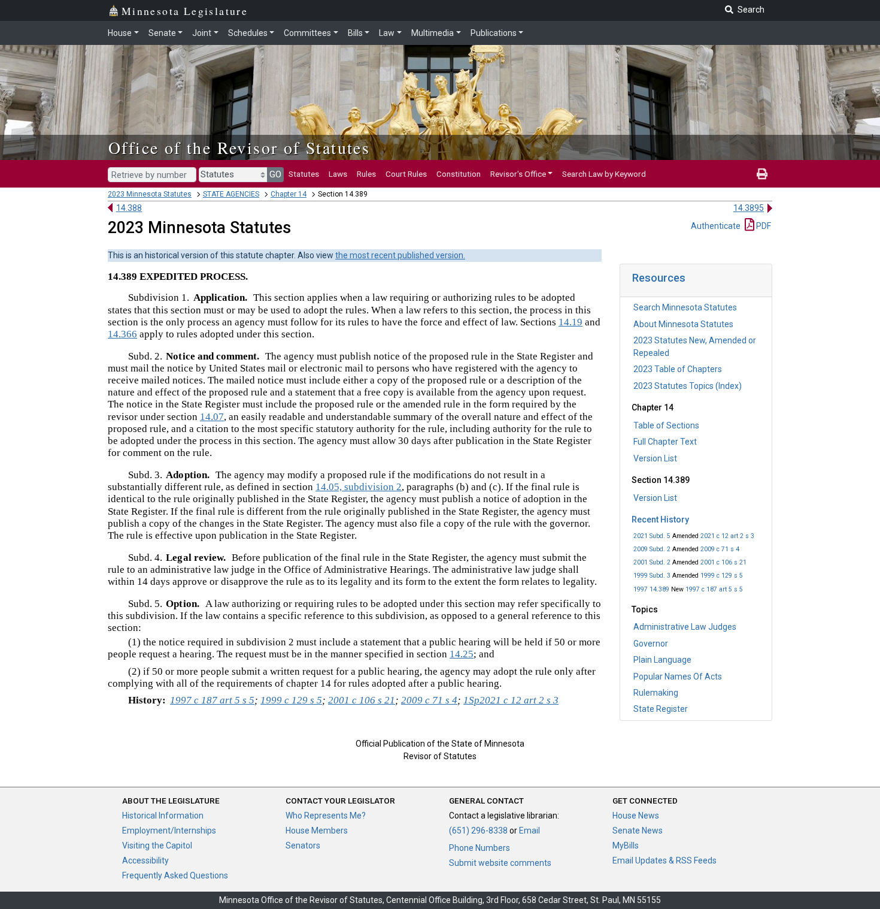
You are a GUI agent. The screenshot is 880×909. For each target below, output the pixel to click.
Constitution (458, 174)
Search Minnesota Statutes (685, 307)
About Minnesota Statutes (683, 324)
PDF (762, 226)
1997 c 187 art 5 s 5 (714, 589)
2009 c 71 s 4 (719, 549)
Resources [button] (658, 277)
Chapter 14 (289, 194)
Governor (650, 643)
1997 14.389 (651, 589)
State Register (660, 709)
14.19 (570, 322)
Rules (366, 174)
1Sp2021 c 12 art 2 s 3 (511, 700)
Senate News (637, 830)
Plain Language (662, 660)
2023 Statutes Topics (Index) (687, 386)
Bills (355, 33)
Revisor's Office (518, 174)
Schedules (248, 33)
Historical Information (163, 815)
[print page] (762, 174)
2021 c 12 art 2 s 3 (727, 536)
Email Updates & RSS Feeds (664, 860)
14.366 (122, 334)
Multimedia (432, 33)
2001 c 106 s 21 (723, 562)
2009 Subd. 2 (651, 549)
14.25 (462, 654)
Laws (338, 174)
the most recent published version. (400, 255)
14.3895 (748, 208)
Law (387, 33)
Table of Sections (666, 425)
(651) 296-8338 (478, 830)
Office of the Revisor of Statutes (239, 147)
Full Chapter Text (665, 441)
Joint (201, 33)
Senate (162, 33)
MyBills (625, 845)
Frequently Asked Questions (175, 875)
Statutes (304, 174)
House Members (317, 830)
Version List (655, 458)
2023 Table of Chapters (677, 369)
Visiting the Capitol (157, 845)
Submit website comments (500, 863)
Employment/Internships (169, 830)
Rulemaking (655, 692)
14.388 (129, 208)
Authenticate (716, 226)
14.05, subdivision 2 (358, 487)
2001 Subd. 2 (651, 562)
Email (529, 830)
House (120, 33)
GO (275, 174)
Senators (303, 845)
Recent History (660, 519)
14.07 (212, 416)
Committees (307, 33)
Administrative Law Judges (684, 627)
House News (635, 815)
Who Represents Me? (326, 815)
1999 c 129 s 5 (721, 575)
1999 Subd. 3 (651, 575)
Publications (494, 33)
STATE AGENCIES (231, 194)
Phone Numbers (479, 848)
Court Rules (406, 174)
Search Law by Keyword (604, 174)
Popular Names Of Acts (677, 676)
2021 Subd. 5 (651, 536)
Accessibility (145, 860)
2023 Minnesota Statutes (150, 194)
